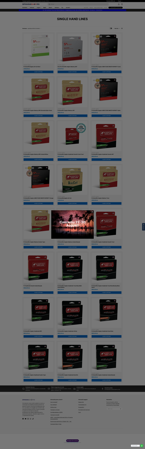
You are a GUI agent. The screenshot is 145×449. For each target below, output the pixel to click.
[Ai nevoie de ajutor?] (141, 445)
